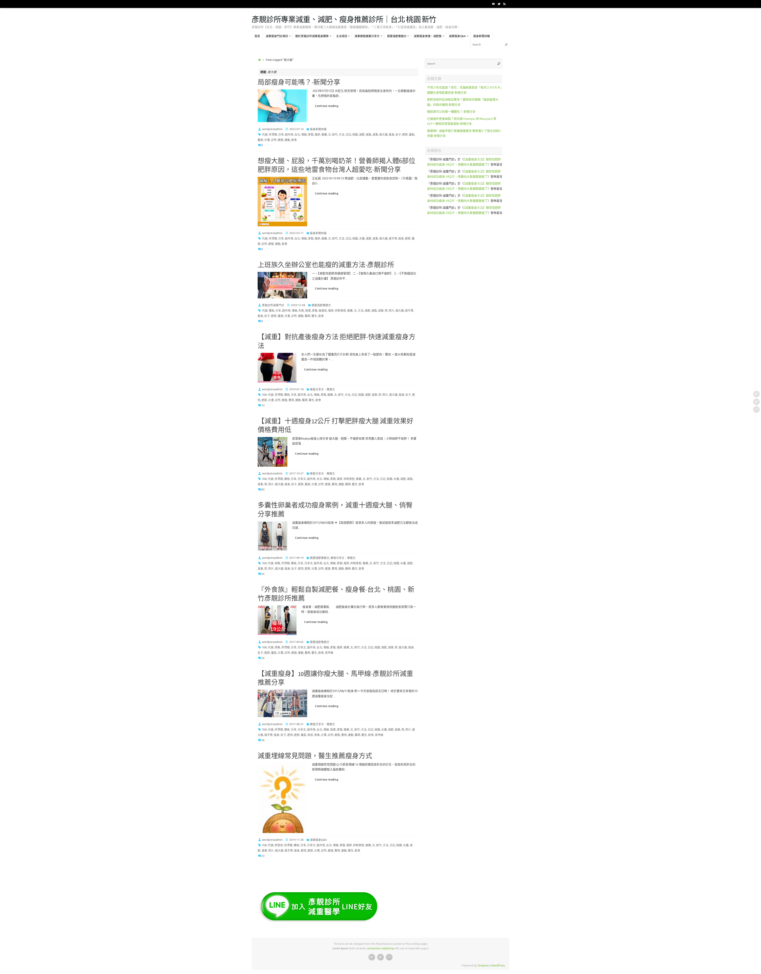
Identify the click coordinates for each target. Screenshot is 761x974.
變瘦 (280, 140)
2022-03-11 (296, 233)
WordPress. (498, 965)
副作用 (289, 134)
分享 (281, 134)
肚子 (398, 134)
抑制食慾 (340, 310)
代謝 (265, 134)
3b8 (264, 394)
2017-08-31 (296, 724)
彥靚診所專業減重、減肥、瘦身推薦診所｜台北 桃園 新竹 (344, 20)
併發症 (279, 845)
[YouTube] (493, 4)
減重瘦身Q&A (318, 840)
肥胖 (405, 134)
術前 (310, 735)
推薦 (324, 134)
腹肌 (412, 134)
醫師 (307, 316)
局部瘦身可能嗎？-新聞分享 (299, 82)
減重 (375, 134)
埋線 (304, 134)
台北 (297, 134)
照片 (391, 310)
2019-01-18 (296, 389)
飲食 (294, 140)
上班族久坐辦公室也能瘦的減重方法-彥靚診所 (326, 265)
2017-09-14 (296, 558)
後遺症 (323, 310)
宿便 (308, 310)
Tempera (482, 965)
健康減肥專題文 (321, 305)
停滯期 (273, 134)
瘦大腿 (383, 134)
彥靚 (311, 134)
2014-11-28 (296, 840)
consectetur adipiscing (380, 948)
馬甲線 (329, 652)
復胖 (317, 134)
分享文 (302, 479)
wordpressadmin (272, 129)
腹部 (260, 140)
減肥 (362, 134)
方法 (341, 134)
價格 (271, 310)
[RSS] (504, 4)
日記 (348, 134)
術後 (317, 735)
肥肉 (301, 568)
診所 (274, 140)
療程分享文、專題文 (322, 389)
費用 (291, 400)
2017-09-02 (296, 642)
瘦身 (391, 134)
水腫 (362, 238)
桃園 (355, 134)
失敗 (301, 310)
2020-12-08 (298, 305)
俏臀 (277, 563)
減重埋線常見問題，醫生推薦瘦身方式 (315, 756)
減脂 (368, 134)
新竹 (335, 134)
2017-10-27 (296, 473)
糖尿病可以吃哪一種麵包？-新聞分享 (451, 112)
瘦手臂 (393, 238)
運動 (287, 140)
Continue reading (326, 106)
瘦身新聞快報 (318, 129)
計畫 (267, 140)
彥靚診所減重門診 (273, 305)
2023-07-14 (296, 129)
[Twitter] (499, 4)
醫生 (314, 316)
